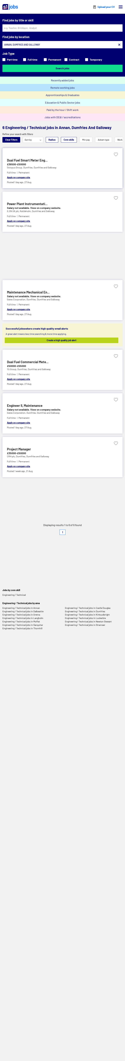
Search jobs (62, 68)
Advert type (103, 139)
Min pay (86, 139)
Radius (52, 139)
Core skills (69, 139)
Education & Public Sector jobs (62, 102)
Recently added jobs (62, 80)
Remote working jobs (62, 87)
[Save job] (116, 154)
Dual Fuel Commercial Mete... (28, 362)
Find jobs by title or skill (17, 20)
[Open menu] (121, 6)
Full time (32, 59)
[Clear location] (119, 44)
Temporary (96, 59)
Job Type (8, 53)
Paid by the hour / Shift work (62, 109)
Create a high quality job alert (61, 340)
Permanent (54, 59)
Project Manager (19, 449)
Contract (74, 59)
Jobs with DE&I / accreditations (63, 117)
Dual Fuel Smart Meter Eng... (27, 160)
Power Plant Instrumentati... (27, 204)
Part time (12, 59)
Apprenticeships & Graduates (62, 95)
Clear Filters (11, 139)
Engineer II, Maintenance (24, 405)
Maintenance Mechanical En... (28, 292)
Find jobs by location (15, 37)
